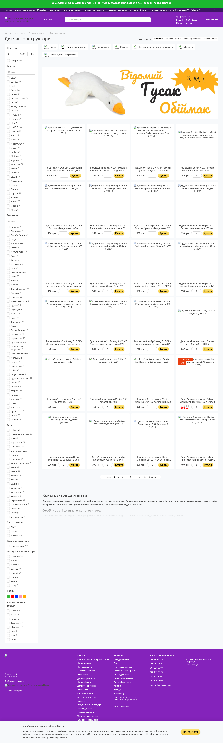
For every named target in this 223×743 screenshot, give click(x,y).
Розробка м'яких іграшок (49, 10)
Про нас (9, 10)
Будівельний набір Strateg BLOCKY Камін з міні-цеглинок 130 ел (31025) (152, 284)
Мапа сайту (119, 693)
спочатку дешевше (192, 39)
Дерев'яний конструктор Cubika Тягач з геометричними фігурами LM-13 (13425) (197, 460)
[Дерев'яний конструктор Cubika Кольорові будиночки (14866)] (108, 434)
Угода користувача (58, 737)
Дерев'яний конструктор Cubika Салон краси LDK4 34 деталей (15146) (152, 460)
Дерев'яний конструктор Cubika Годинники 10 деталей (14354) (63, 458)
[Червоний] (13, 596)
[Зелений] (9, 596)
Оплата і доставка (118, 10)
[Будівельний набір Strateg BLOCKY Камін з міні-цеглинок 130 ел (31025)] (153, 261)
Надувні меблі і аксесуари (89, 705)
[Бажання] (159, 19)
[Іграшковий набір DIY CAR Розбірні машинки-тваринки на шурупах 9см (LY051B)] (108, 145)
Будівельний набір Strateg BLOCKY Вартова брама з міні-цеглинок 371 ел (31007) (152, 228)
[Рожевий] (20, 596)
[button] (220, 4)
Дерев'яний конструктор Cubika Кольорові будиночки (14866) (108, 458)
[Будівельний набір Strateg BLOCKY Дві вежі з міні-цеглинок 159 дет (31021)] (197, 203)
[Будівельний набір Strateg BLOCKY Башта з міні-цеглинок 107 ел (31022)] (64, 203)
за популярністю (173, 39)
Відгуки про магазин (25, 10)
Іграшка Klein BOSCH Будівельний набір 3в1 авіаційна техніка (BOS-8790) (64, 170)
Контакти (133, 10)
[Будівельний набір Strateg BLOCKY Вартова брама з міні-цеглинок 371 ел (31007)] (153, 203)
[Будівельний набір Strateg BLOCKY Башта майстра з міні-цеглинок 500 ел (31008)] (108, 203)
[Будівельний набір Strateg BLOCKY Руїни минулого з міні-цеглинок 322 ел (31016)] (153, 319)
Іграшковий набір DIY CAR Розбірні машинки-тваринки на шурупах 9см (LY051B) (108, 170)
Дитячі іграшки (84, 663)
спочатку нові (210, 39)
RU (214, 10)
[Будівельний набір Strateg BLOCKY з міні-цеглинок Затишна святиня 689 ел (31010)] (64, 261)
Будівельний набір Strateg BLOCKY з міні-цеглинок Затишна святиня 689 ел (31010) (63, 286)
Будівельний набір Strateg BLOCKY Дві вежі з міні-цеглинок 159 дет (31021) (197, 228)
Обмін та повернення (95, 10)
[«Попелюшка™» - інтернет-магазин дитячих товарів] (12, 661)
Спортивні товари (85, 693)
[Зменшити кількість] (60, 175)
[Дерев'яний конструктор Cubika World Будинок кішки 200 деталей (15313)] (197, 377)
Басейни (81, 701)
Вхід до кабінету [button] (121, 659)
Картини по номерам (86, 671)
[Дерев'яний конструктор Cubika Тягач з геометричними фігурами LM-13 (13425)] (197, 434)
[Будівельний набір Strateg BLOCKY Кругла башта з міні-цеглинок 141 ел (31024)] (197, 261)
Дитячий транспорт (86, 678)
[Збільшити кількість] (68, 175)
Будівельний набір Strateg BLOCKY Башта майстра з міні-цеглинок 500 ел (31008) (108, 228)
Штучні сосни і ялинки (87, 720)
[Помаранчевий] (24, 596)
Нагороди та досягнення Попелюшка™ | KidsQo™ (175, 10)
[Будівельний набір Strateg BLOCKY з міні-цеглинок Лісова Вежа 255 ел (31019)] (108, 261)
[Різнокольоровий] (28, 596)
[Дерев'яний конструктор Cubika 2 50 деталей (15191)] (108, 377)
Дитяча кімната (84, 682)
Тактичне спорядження (87, 716)
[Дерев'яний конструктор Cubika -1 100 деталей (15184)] (64, 377)
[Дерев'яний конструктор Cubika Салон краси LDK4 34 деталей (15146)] (153, 434)
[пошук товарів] (148, 19)
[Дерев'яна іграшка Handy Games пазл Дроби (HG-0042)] (197, 319)
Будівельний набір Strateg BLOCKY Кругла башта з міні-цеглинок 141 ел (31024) (197, 286)
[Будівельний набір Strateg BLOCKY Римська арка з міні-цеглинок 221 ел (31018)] (108, 319)
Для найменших (84, 667)
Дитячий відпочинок (86, 686)
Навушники (82, 674)
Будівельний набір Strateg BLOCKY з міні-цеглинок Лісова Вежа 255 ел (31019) (108, 286)
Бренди (144, 10)
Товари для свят (85, 708)
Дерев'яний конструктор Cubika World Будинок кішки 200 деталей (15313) (197, 402)
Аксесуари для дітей (86, 697)
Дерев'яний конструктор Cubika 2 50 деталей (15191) (108, 400)
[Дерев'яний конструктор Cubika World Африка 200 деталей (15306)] (153, 377)
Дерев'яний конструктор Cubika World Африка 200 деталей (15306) (153, 400)
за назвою (158, 39)
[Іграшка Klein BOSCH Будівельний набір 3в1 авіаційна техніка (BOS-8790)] (64, 145)
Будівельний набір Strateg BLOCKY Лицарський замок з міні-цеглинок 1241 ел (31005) (63, 344)
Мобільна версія (14, 691)
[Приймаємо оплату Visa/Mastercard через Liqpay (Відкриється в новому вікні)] (27, 685)
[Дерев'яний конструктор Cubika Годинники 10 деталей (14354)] (64, 434)
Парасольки (82, 689)
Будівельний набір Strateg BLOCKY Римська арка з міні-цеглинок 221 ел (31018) (108, 344)
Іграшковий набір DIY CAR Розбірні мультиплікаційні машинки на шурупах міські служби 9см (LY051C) (197, 171)
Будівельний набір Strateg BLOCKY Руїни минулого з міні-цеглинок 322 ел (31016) (152, 344)
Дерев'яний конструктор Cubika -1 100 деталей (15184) (63, 400)
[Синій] (17, 596)
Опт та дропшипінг (73, 10)
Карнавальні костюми (87, 712)
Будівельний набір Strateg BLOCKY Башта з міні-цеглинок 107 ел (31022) (63, 228)
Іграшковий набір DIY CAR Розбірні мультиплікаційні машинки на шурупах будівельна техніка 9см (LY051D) (153, 171)
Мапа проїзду (192, 665)
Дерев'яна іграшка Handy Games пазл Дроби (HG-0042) (197, 342)
